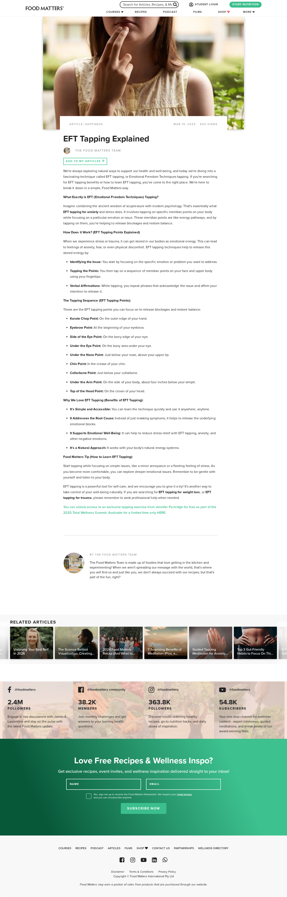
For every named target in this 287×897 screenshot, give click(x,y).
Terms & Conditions (141, 871)
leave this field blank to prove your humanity (17, 743)
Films (197, 12)
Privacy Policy (167, 871)
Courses (113, 12)
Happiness (94, 124)
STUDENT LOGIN (206, 4)
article (76, 124)
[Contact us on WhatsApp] (165, 860)
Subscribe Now (143, 808)
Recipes (141, 12)
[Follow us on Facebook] (122, 860)
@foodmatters (25, 689)
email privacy (184, 794)
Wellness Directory (213, 848)
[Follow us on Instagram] (133, 860)
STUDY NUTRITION (245, 4)
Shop (222, 12)
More (247, 12)
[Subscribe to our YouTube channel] (143, 860)
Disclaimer (117, 871)
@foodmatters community (106, 689)
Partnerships (184, 848)
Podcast (170, 12)
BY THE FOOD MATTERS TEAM (113, 554)
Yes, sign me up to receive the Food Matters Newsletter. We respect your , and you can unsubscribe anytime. (142, 796)
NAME (74, 784)
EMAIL (155, 784)
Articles (114, 848)
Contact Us (161, 848)
